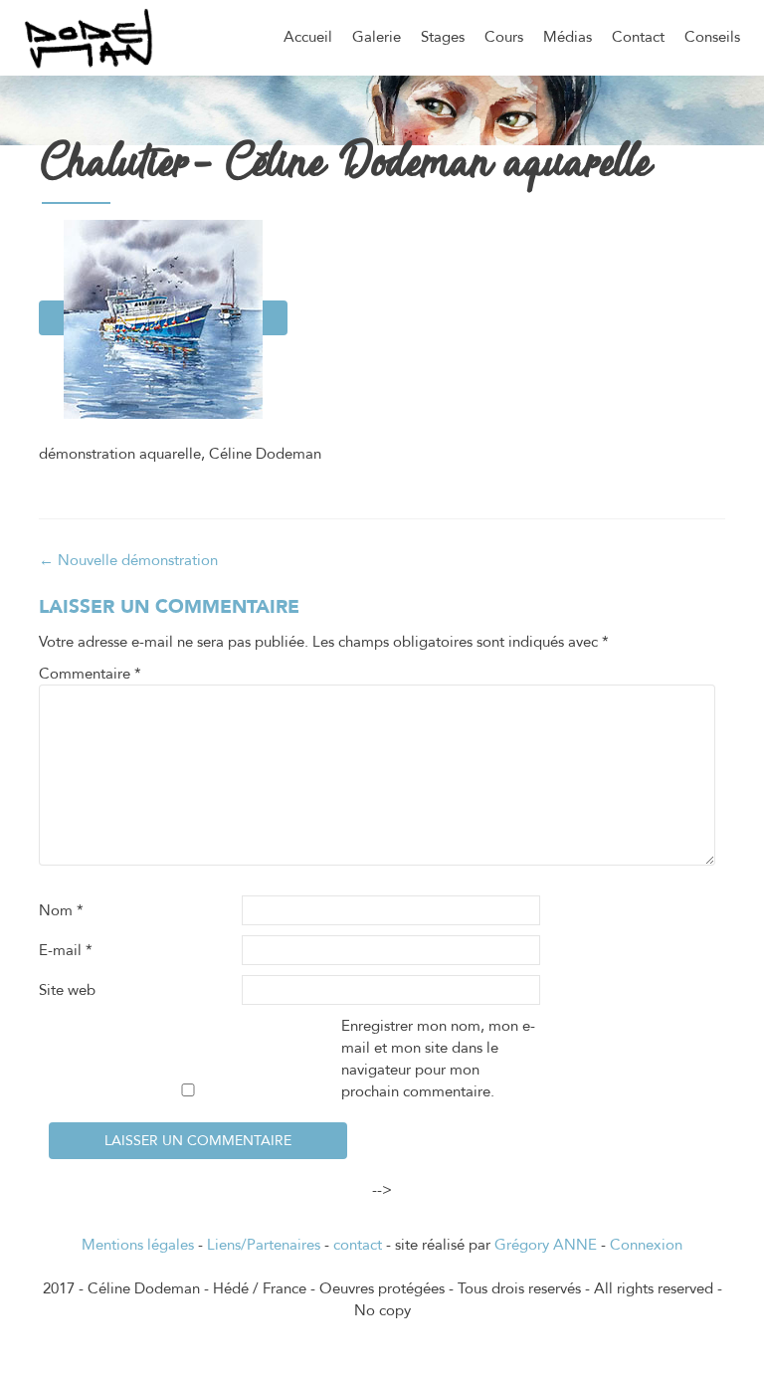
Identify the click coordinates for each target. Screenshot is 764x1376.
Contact (638, 37)
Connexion (646, 1245)
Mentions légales (138, 1245)
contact (357, 1245)
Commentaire (90, 674)
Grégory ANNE (545, 1245)
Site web (67, 990)
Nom (61, 910)
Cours (503, 37)
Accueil (308, 37)
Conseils (712, 37)
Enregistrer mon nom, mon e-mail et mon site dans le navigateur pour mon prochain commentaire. (438, 1058)
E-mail (66, 950)
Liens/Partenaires (263, 1245)
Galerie (376, 37)
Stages (443, 37)
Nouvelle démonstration (128, 560)
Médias (567, 37)
